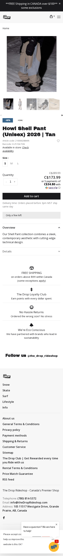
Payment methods (15, 435)
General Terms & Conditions (21, 424)
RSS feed (8, 479)
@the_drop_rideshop (43, 355)
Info (5, 407)
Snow (6, 384)
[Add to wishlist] (58, 141)
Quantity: (8, 175)
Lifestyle (8, 402)
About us (8, 418)
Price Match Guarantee (18, 474)
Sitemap (8, 452)
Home (6, 28)
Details (7, 251)
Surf (5, 396)
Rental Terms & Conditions (20, 468)
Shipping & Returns (15, 441)
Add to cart (31, 196)
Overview (9, 227)
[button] (47, 184)
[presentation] (8, 104)
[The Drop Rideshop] (7, 376)
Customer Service (14, 447)
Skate (6, 390)
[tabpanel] (31, 65)
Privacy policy (11, 430)
